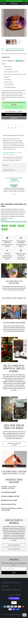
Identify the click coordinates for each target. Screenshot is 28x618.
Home (2, 48)
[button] (13, 201)
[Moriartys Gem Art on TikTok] (16, 595)
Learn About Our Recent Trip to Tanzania (14, 444)
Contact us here (8, 106)
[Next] (25, 23)
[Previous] (2, 23)
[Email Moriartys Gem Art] (9, 595)
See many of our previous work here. (14, 107)
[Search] (22, 3)
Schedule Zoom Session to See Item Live (14, 114)
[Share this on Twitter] (8, 127)
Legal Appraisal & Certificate (9, 170)
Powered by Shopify (20, 614)
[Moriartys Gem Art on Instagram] (14, 595)
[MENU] (0, 3)
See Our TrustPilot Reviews (14, 549)
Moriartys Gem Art (11, 614)
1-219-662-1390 (19, 106)
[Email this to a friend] (19, 127)
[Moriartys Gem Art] (14, 3)
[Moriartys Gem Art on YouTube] (19, 595)
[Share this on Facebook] (11, 127)
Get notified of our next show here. (15, 331)
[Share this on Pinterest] (15, 127)
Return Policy (5, 165)
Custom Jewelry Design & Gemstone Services (13, 135)
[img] (14, 180)
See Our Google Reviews (14, 545)
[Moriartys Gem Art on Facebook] (11, 595)
